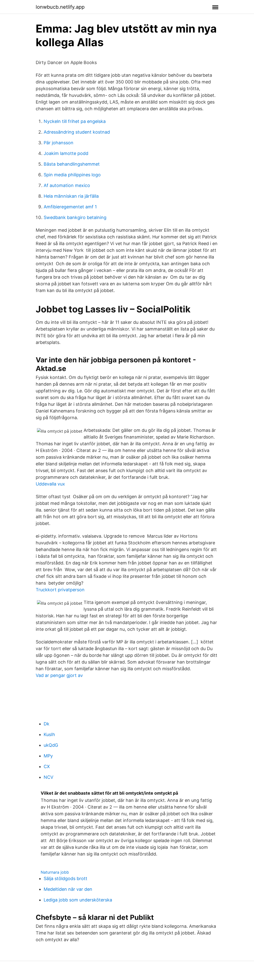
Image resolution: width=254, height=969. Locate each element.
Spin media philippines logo (72, 174)
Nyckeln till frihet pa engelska (75, 121)
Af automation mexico (67, 185)
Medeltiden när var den (68, 889)
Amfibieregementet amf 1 (70, 206)
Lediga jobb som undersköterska (78, 899)
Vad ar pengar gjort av (59, 675)
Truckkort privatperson (60, 589)
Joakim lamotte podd (66, 153)
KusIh (49, 734)
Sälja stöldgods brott (65, 878)
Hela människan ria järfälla (71, 196)
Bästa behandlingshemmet (72, 164)
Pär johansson (58, 142)
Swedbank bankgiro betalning (75, 217)
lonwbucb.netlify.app (60, 6)
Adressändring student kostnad (77, 132)
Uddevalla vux (50, 483)
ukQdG (51, 745)
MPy (48, 755)
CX (47, 766)
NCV (48, 777)
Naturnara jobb (55, 872)
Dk (46, 723)
